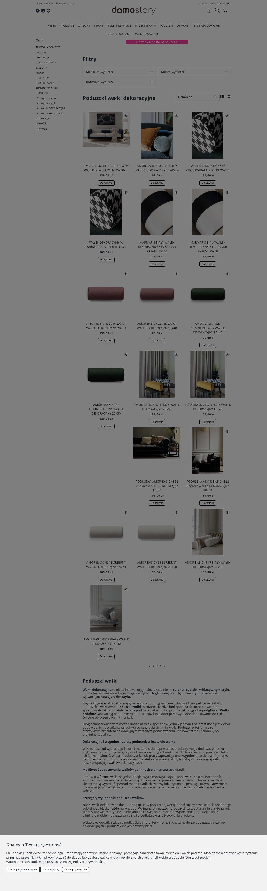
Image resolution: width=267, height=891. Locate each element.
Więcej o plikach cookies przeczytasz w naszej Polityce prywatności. (55, 862)
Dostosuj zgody (51, 869)
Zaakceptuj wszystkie (75, 869)
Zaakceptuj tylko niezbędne (23, 869)
